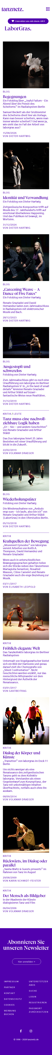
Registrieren (38, 1003)
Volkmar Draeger (21, 453)
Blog (6, 92)
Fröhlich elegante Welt (21, 649)
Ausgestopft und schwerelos (16, 369)
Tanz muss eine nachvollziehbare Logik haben (24, 421)
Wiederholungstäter (19, 500)
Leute (18, 414)
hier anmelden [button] (26, 962)
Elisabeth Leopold (22, 587)
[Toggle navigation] (47, 9)
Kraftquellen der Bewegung (26, 542)
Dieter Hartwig (19, 136)
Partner (9, 987)
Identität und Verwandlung (25, 198)
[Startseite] (14, 9)
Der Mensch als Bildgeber (24, 896)
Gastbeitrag (17, 691)
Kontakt (9, 993)
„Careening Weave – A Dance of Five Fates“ (21, 292)
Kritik (7, 414)
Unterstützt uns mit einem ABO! (29, 21)
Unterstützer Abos (38, 983)
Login (32, 997)
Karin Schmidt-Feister (25, 881)
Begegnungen (14, 97)
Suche (33, 991)
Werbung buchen (10, 1012)
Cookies (9, 1005)
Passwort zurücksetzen (38, 1010)
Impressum (11, 982)
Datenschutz (13, 999)
